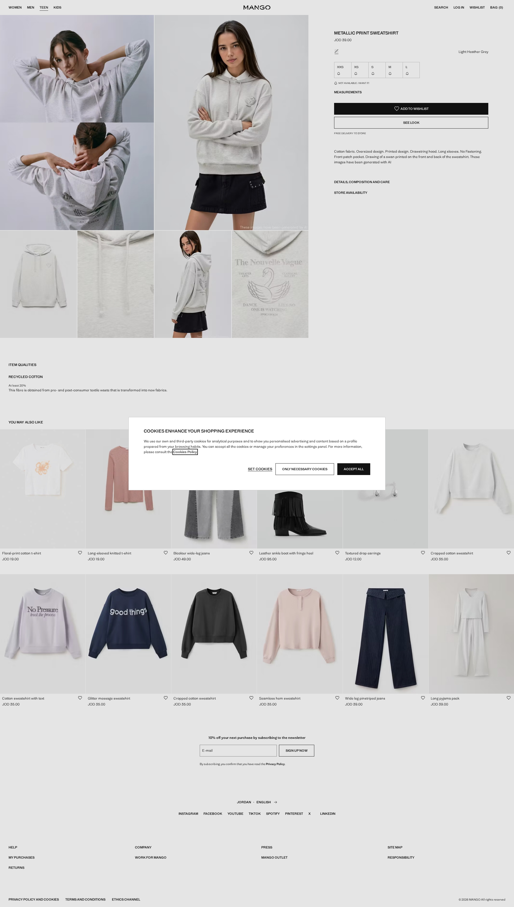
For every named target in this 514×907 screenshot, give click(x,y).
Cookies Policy (185, 452)
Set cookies (260, 469)
